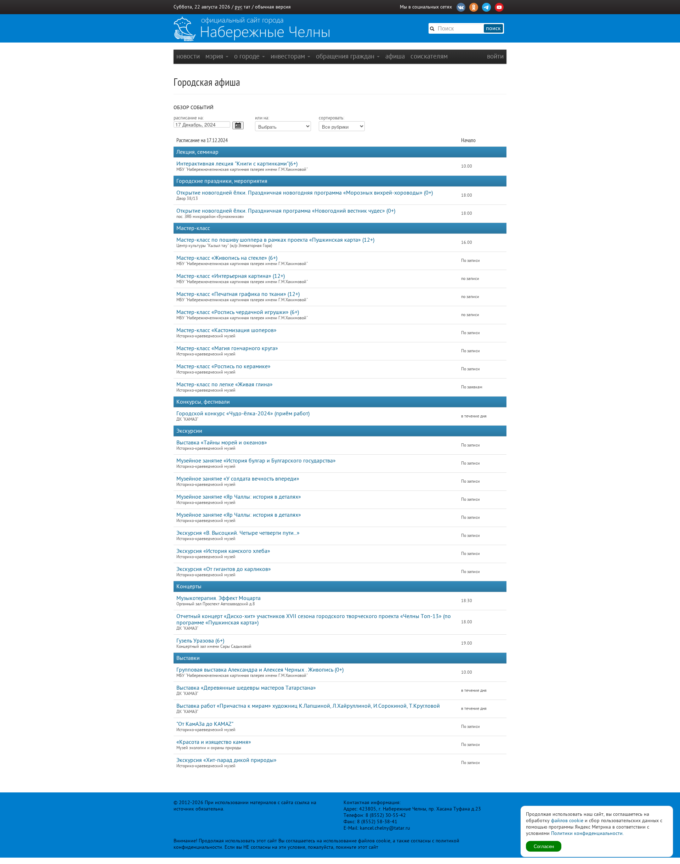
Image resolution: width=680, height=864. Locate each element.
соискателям (429, 56)
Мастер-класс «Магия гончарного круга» (227, 348)
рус (238, 7)
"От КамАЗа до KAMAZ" (204, 724)
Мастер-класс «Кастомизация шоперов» (226, 330)
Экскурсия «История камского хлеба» (223, 551)
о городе (247, 56)
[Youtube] (499, 6)
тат (247, 7)
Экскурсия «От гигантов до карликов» (223, 569)
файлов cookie (567, 820)
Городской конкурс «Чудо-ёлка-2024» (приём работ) (243, 413)
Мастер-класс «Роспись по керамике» (223, 366)
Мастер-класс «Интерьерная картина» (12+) (230, 276)
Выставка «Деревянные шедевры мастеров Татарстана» (246, 688)
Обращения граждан (346, 56)
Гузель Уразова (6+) (200, 641)
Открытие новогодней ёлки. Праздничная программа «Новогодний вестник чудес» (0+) (285, 211)
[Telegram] (486, 6)
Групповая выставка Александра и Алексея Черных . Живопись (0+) (260, 670)
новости (188, 56)
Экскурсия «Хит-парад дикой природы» (226, 760)
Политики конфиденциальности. (587, 833)
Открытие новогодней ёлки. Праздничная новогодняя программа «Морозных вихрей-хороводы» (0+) (304, 193)
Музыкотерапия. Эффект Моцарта (218, 598)
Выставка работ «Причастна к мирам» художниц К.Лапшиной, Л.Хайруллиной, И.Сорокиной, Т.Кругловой (308, 706)
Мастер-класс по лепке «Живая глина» (224, 384)
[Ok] (473, 6)
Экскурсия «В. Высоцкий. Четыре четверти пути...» (238, 533)
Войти (495, 56)
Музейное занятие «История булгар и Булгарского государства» (256, 461)
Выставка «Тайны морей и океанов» (221, 442)
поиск (493, 28)
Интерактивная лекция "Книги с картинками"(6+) (237, 164)
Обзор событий (194, 107)
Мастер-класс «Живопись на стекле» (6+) (226, 258)
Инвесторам (289, 56)
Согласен (544, 846)
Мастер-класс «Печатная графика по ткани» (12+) (238, 294)
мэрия (215, 56)
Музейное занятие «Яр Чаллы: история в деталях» (238, 497)
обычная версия (273, 7)
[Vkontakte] (460, 6)
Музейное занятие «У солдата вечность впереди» (237, 479)
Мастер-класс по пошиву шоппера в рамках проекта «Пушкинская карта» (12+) (275, 240)
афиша (395, 56)
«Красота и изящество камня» (213, 742)
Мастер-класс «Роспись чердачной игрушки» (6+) (237, 312)
